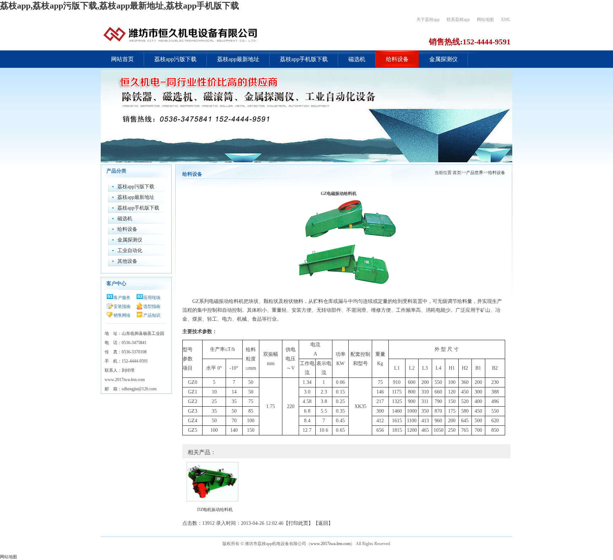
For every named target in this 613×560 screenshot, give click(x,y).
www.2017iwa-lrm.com (330, 543)
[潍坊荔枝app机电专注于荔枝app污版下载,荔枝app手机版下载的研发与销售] (180, 33)
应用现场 (151, 297)
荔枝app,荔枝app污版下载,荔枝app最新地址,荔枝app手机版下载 (119, 5)
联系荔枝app (458, 19)
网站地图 (485, 19)
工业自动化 (129, 250)
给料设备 (397, 59)
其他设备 (127, 261)
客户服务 (122, 297)
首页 (457, 172)
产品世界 (474, 172)
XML (505, 19)
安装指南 (122, 306)
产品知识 (151, 315)
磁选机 (356, 59)
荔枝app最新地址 (238, 59)
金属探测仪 (443, 59)
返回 (323, 523)
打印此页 (298, 523)
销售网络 (122, 315)
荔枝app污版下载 (175, 59)
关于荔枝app (428, 19)
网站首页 (122, 59)
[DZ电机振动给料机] (211, 480)
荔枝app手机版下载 (304, 59)
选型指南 (151, 306)
